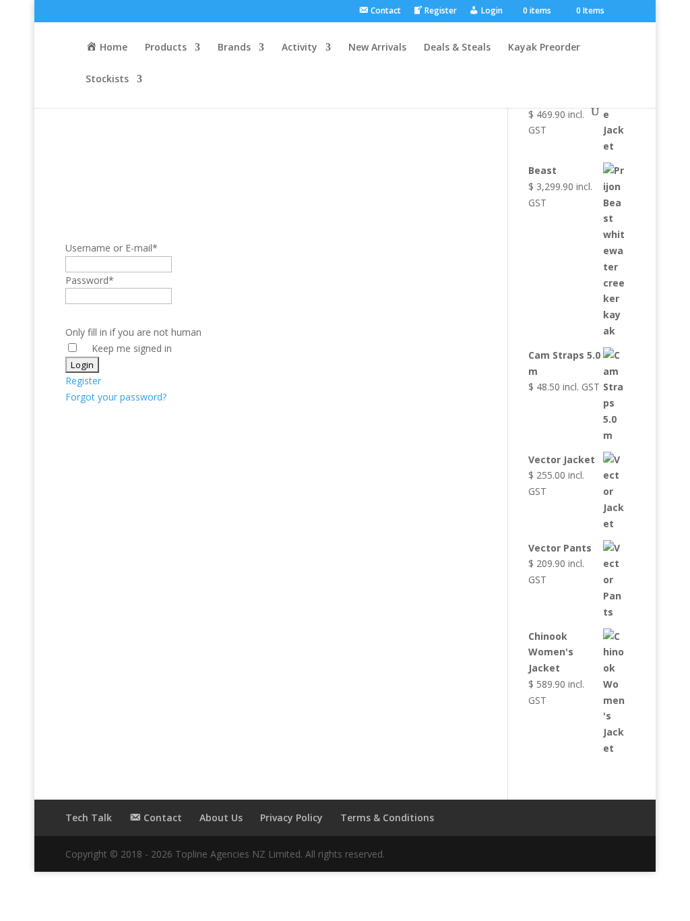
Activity (299, 47)
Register (83, 380)
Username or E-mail (111, 247)
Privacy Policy (291, 817)
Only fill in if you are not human (133, 332)
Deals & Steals (457, 47)
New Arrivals (377, 47)
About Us (221, 817)
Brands (234, 47)
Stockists (107, 79)
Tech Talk (88, 817)
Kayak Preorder (544, 47)
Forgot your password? (115, 396)
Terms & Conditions (387, 817)
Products (166, 47)
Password (89, 280)
